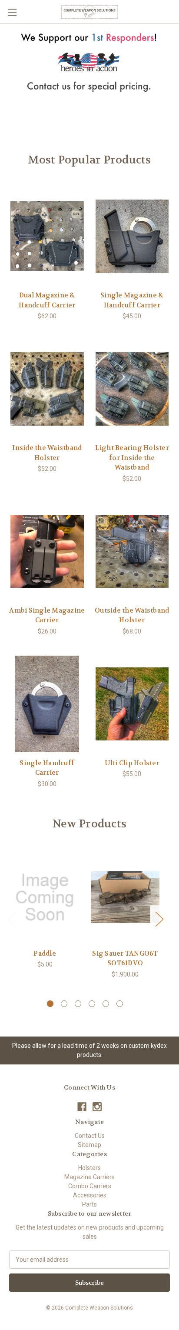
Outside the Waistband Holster (132, 615)
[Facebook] (81, 1106)
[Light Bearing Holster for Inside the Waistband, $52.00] (132, 388)
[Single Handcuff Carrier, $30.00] (47, 704)
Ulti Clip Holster (132, 763)
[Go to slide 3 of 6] (78, 1003)
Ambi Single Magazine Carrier (47, 615)
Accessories (89, 1195)
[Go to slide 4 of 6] (92, 1003)
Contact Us (90, 1135)
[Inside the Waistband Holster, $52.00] (47, 388)
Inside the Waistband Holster (47, 452)
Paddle (44, 953)
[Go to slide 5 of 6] (106, 1003)
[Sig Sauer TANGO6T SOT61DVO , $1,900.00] (125, 897)
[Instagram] (97, 1106)
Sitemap (89, 1144)
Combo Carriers (89, 1186)
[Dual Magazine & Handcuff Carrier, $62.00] (47, 236)
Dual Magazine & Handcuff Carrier (47, 300)
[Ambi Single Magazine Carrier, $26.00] (47, 551)
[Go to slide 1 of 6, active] (50, 1003)
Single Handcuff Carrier (47, 768)
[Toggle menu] (12, 12)
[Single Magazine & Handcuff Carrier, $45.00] (132, 236)
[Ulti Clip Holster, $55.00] (132, 704)
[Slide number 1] (89, 74)
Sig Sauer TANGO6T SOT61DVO (125, 958)
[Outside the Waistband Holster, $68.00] (132, 551)
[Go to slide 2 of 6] (64, 1003)
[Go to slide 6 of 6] (119, 1003)
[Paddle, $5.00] (44, 897)
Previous (11, 919)
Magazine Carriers (89, 1176)
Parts (89, 1204)
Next (159, 919)
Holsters (89, 1167)
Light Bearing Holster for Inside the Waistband (132, 457)
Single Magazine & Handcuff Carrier (131, 300)
